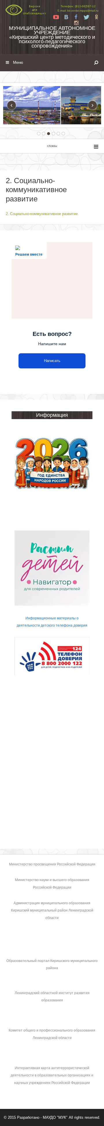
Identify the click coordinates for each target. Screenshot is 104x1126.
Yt (56, 17)
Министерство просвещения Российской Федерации (52, 864)
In (76, 23)
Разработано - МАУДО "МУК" (42, 1117)
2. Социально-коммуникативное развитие (42, 214)
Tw (86, 17)
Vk (66, 17)
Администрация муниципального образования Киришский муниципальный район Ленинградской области (52, 910)
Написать (52, 361)
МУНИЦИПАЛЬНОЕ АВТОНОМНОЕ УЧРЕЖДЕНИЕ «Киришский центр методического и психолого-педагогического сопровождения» (52, 37)
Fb (76, 17)
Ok (96, 17)
